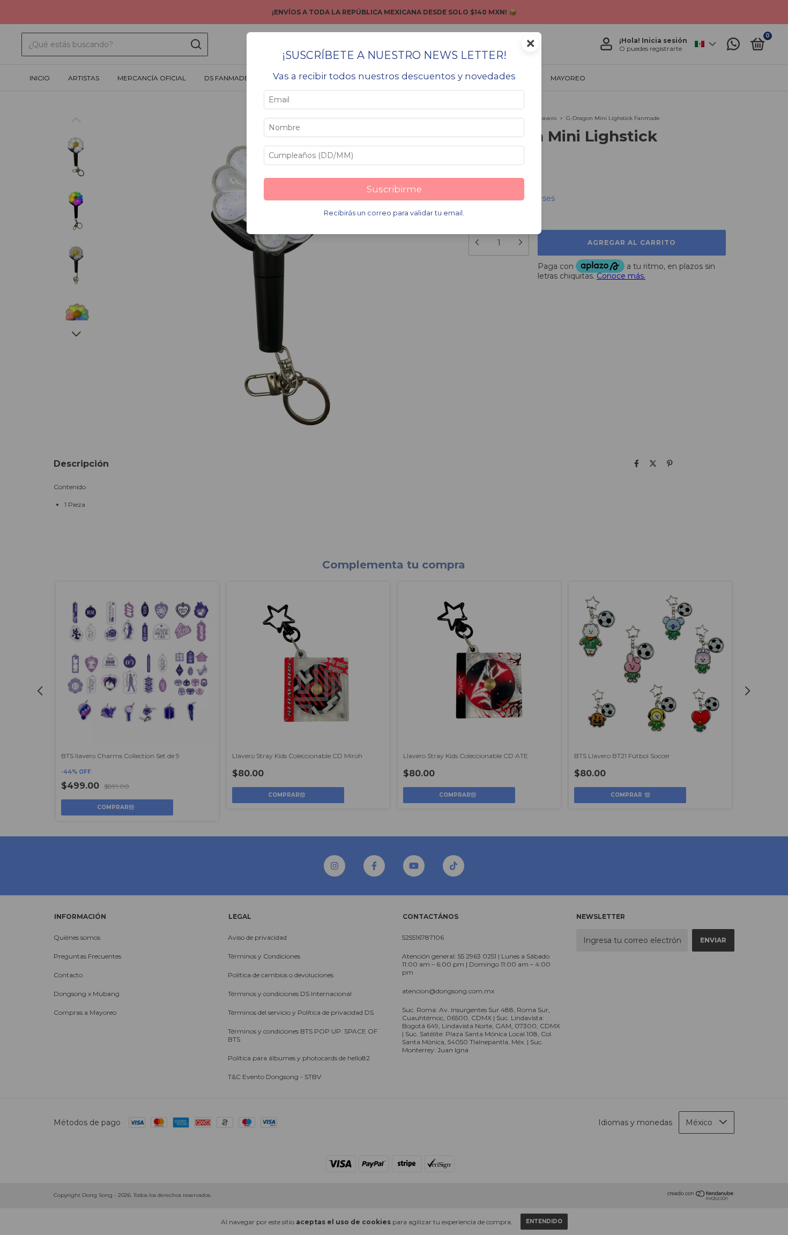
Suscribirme (394, 189)
